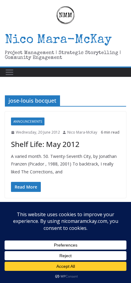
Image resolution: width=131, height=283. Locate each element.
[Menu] (9, 72)
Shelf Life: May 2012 (45, 144)
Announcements (27, 121)
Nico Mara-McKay (58, 40)
